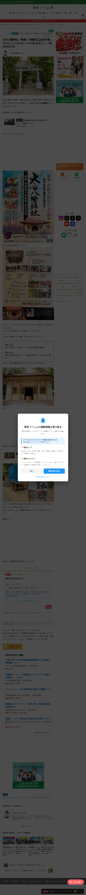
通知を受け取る (54, 471)
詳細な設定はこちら (43, 477)
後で (31, 471)
